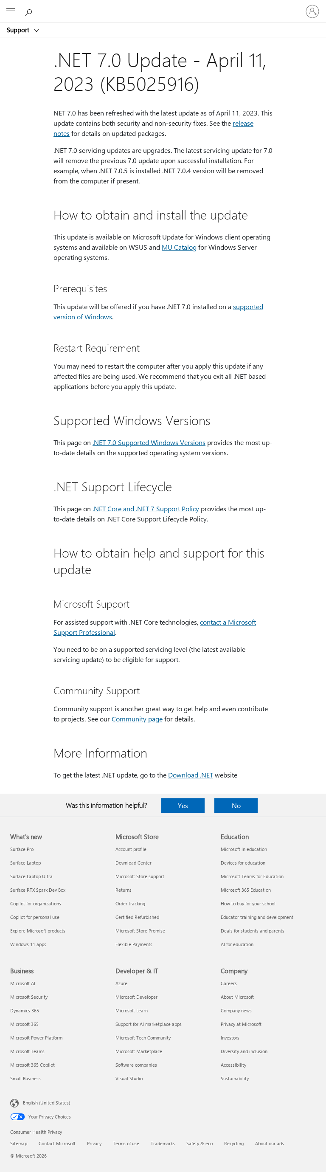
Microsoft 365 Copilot (32, 1065)
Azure (121, 983)
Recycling (234, 1143)
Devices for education (243, 862)
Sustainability (235, 1078)
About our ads (269, 1143)
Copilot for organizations (35, 903)
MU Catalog (179, 246)
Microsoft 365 (24, 1024)
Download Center (133, 862)
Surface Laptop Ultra (31, 876)
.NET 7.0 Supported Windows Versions (149, 442)
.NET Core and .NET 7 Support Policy (146, 508)
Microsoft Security (29, 997)
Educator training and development (257, 917)
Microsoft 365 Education (246, 890)
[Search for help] (29, 11)
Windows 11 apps (28, 944)
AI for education (237, 944)
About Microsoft (237, 997)
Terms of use (126, 1143)
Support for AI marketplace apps (148, 1024)
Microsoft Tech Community (143, 1037)
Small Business (25, 1078)
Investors (230, 1037)
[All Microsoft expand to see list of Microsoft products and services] (10, 11)
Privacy (94, 1143)
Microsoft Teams (27, 1051)
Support (19, 29)
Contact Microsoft (57, 1143)
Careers (229, 983)
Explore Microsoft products (37, 930)
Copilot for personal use (34, 917)
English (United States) (46, 1102)
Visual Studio (129, 1078)
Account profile (130, 849)
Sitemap (18, 1143)
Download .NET (190, 774)
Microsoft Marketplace (138, 1051)
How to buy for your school (248, 903)
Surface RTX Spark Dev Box (37, 890)
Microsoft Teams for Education (252, 876)
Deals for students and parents (252, 930)
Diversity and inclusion (244, 1051)
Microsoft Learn (131, 1010)
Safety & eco (199, 1143)
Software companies (136, 1065)
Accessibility (233, 1065)
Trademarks (163, 1143)
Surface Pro (22, 849)
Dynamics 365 (24, 1010)
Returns (123, 890)
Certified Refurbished (137, 917)
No (236, 805)
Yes (183, 805)
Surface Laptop (25, 862)
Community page (137, 718)
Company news (236, 1010)
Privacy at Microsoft (241, 1024)
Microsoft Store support (139, 876)
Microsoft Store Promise (140, 930)
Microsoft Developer (136, 997)
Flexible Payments (133, 944)
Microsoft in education (244, 849)
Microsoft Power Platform (36, 1037)
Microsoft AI (22, 983)
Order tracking (130, 903)
